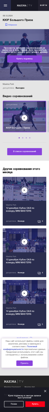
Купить (35, 404)
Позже (14, 404)
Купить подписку (24, 59)
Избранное (12, 25)
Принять (24, 363)
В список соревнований (24, 151)
